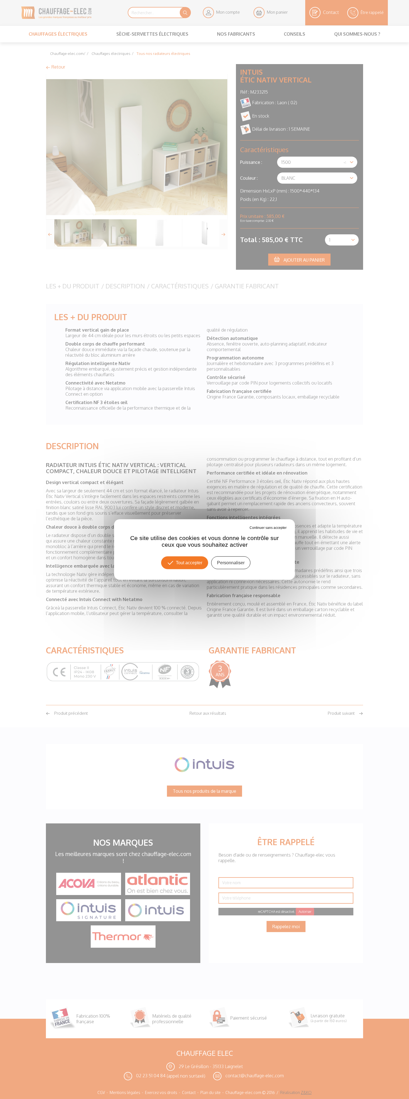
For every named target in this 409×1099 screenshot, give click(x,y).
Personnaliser (231, 562)
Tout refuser (240, 528)
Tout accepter (189, 562)
